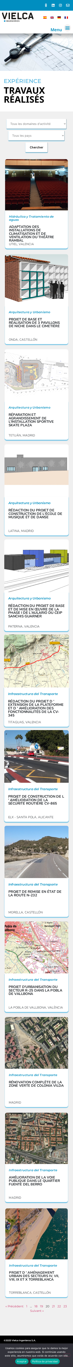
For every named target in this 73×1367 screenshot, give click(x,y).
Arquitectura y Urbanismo (29, 312)
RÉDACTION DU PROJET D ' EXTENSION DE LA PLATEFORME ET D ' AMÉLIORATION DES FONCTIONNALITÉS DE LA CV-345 (36, 708)
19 (41, 1306)
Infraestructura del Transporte (33, 694)
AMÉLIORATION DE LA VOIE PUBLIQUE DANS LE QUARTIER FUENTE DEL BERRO (34, 1180)
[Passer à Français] (66, 17)
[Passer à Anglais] (52, 17)
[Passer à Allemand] (59, 17)
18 (35, 1306)
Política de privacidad (45, 1361)
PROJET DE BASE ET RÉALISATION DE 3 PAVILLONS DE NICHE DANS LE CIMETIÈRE (34, 322)
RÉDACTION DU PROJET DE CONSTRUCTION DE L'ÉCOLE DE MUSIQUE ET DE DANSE (35, 513)
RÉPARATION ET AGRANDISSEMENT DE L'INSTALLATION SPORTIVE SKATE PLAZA (31, 419)
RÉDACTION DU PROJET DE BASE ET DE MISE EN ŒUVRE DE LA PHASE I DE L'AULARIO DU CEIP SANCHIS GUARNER (36, 611)
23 (65, 1306)
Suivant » (37, 1311)
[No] (67, 1355)
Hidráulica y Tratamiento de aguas (31, 218)
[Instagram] (60, 5)
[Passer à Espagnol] (44, 17)
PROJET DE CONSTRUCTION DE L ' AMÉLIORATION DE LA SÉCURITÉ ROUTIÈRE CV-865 (36, 800)
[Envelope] (67, 5)
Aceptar (22, 1361)
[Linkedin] (53, 5)
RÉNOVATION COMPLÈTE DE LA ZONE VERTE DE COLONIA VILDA (36, 1084)
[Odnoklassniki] (46, 5)
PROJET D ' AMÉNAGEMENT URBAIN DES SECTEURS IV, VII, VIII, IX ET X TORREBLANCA (34, 1276)
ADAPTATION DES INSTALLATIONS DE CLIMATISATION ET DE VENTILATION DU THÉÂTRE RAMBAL (31, 234)
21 (53, 1306)
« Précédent (14, 1306)
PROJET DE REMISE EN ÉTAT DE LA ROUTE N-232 (35, 893)
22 (59, 1306)
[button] (67, 27)
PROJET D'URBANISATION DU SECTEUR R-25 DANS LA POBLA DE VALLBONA (35, 990)
